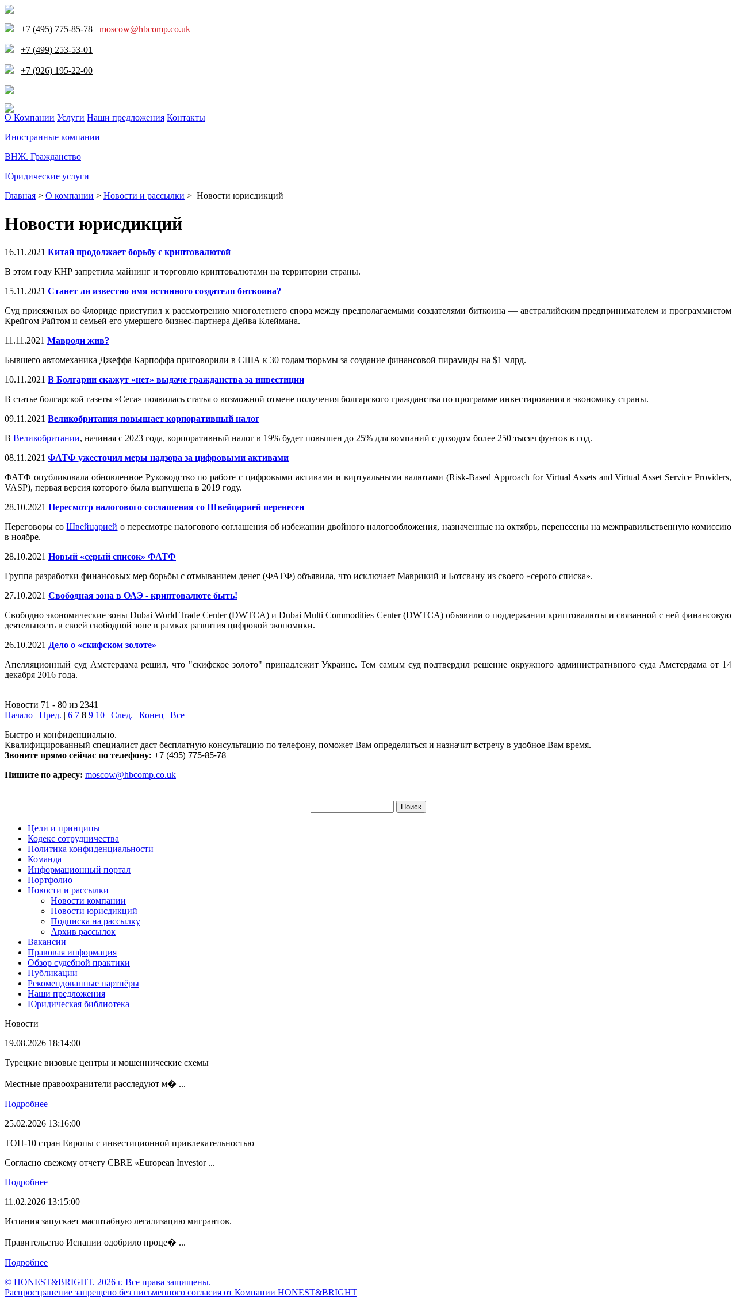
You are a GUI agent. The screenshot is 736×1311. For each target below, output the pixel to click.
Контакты (186, 117)
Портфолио (50, 880)
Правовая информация (72, 952)
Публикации (53, 973)
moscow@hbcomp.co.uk (144, 29)
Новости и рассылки (144, 195)
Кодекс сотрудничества (73, 838)
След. (122, 715)
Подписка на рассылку (95, 921)
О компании (69, 195)
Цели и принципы (64, 828)
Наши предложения (125, 117)
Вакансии (47, 942)
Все (177, 715)
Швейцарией (91, 526)
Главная (20, 195)
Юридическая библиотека (78, 1004)
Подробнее (26, 1104)
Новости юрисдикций (94, 911)
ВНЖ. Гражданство (43, 156)
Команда (45, 859)
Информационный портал (79, 869)
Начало (19, 715)
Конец (151, 715)
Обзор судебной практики (79, 962)
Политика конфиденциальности (91, 849)
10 (100, 715)
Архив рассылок (83, 931)
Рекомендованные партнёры (83, 983)
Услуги (71, 117)
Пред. (50, 715)
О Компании (30, 117)
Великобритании (46, 438)
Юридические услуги (47, 176)
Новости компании (88, 900)
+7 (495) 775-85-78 (190, 755)
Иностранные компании (52, 137)
